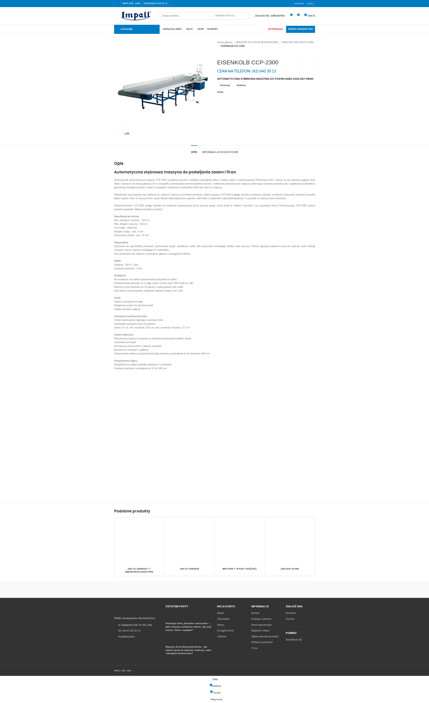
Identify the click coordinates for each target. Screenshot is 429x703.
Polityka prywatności (262, 642)
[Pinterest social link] (238, 92)
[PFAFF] (214, 589)
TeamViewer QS (294, 640)
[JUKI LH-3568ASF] (189, 542)
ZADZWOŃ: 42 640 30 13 (155, 4)
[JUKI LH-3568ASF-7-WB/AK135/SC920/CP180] (139, 542)
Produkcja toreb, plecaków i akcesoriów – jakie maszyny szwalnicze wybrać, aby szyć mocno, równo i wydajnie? (189, 626)
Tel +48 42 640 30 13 (129, 631)
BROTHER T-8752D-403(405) (240, 568)
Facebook (291, 613)
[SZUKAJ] (245, 16)
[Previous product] (219, 54)
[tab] (194, 150)
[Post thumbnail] (172, 617)
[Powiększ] (121, 132)
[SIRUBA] (128, 589)
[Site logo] (135, 16)
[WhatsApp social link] (246, 92)
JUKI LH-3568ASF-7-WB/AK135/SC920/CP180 (139, 570)
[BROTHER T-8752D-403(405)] (239, 542)
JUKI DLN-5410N (289, 568)
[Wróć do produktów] (223, 54)
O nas (254, 648)
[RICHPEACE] (185, 589)
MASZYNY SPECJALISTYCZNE (298, 42)
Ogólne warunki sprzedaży (264, 636)
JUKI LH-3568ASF (189, 568)
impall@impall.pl (126, 637)
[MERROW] (272, 589)
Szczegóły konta (225, 631)
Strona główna (224, 42)
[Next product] (227, 54)
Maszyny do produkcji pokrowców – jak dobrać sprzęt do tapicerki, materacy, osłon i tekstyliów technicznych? (188, 650)
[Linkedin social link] (242, 92)
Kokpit (220, 613)
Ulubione (221, 636)
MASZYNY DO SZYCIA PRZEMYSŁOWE (257, 42)
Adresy (220, 625)
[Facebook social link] (285, 3)
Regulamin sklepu (260, 631)
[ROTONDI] (157, 589)
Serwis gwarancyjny (261, 625)
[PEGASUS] (243, 589)
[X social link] (230, 92)
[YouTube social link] (289, 3)
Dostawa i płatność (261, 619)
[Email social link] (234, 92)
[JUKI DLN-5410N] (289, 542)
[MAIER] (300, 589)
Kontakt (255, 613)
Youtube (290, 619)
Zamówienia (223, 619)
